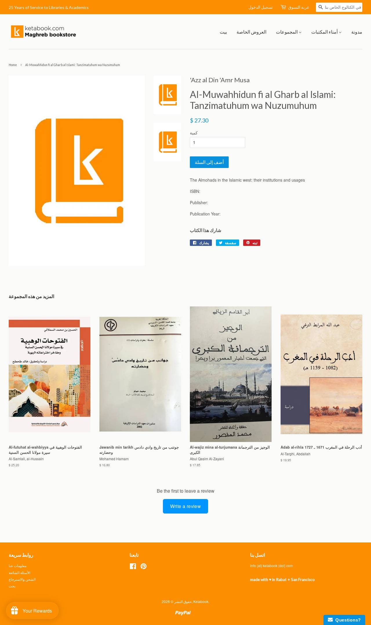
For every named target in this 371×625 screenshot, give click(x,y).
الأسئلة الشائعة (19, 572)
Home (13, 65)
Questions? (347, 619)
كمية (194, 133)
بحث (12, 585)
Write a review (185, 506)
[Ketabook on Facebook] (133, 567)
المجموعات (287, 31)
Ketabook (200, 601)
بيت (223, 31)
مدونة (356, 31)
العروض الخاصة (251, 31)
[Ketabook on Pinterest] (143, 567)
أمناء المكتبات (325, 31)
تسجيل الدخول (260, 7)
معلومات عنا (17, 565)
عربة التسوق (298, 7)
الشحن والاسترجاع (22, 579)
